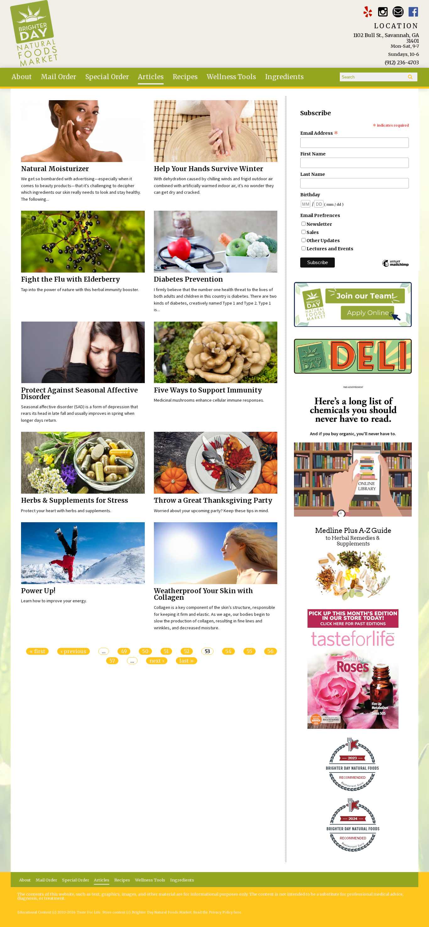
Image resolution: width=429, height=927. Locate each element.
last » (186, 661)
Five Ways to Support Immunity (208, 390)
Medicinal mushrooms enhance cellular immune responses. (209, 400)
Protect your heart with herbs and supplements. (66, 510)
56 (271, 651)
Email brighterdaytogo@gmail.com (398, 11)
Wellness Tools (231, 77)
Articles (151, 77)
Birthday (310, 195)
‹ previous (73, 651)
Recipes (185, 77)
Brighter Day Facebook (413, 11)
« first (37, 651)
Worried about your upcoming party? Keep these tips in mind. (211, 510)
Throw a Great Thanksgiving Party (213, 500)
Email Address (319, 133)
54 (228, 651)
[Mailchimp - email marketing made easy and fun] (395, 266)
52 (186, 651)
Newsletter (319, 224)
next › (156, 661)
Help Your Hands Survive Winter (208, 169)
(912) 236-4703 (402, 62)
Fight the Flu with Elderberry (70, 279)
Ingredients (284, 77)
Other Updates (323, 240)
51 (166, 651)
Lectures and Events (330, 249)
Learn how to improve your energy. (54, 601)
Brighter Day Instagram (382, 11)
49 (124, 651)
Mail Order (58, 77)
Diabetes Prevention (188, 279)
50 (145, 651)
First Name (313, 154)
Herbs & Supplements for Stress (74, 500)
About (22, 77)
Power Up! (38, 591)
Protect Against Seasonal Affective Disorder (79, 393)
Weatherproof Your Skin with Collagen (203, 594)
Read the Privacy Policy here (217, 912)
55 (249, 651)
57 (112, 661)
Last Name (312, 174)
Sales (313, 232)
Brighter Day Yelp (367, 11)
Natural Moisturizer (55, 169)
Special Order (107, 77)
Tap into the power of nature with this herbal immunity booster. (80, 289)
